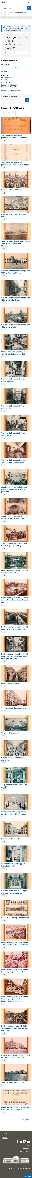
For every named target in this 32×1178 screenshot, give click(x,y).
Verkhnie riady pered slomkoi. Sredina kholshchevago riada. (13, 461)
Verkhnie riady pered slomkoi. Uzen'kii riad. (13, 407)
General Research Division (9, 85)
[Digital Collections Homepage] (3, 2)
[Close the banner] (29, 26)
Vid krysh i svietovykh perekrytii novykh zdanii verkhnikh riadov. (14, 813)
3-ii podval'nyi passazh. (10, 733)
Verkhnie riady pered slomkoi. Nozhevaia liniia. (13, 380)
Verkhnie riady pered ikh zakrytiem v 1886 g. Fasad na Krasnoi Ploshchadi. (15, 243)
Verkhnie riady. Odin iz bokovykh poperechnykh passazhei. (14, 892)
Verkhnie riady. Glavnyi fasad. (13, 1082)
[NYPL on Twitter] (21, 1142)
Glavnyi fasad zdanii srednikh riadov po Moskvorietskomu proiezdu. (15, 1056)
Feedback (28, 1176)
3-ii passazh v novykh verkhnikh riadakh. (14, 786)
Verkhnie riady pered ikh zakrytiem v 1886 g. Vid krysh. (15, 326)
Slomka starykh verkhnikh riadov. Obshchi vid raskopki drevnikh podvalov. (14, 489)
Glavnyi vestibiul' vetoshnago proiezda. (13, 759)
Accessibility (26, 1146)
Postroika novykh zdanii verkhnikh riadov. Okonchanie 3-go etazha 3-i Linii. (15, 600)
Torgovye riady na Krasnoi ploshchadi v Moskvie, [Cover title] (15, 136)
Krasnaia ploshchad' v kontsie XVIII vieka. (15, 215)
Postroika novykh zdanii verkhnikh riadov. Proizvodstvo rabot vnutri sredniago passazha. (14, 656)
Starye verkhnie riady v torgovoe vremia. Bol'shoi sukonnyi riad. (14, 353)
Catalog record (16, 67)
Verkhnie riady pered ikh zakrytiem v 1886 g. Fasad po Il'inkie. (15, 272)
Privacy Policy (26, 1148)
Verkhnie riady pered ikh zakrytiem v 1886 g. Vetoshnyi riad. (15, 299)
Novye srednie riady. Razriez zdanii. (15, 918)
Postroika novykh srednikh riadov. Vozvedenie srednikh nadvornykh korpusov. (14, 1028)
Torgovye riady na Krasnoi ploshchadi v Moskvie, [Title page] (15, 164)
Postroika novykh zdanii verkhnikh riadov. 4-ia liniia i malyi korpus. (14, 628)
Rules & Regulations (25, 1151)
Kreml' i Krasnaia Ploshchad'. (12, 189)
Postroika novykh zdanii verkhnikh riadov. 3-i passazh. (14, 572)
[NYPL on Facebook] (17, 1142)
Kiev (6, 79)
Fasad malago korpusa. (10, 683)
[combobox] (14, 8)
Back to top (26, 1119)
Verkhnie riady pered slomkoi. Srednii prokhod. (13, 434)
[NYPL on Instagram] (24, 1142)
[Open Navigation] (28, 2)
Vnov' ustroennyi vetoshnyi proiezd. (15, 708)
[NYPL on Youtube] (28, 1142)
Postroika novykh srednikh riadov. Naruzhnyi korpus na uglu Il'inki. (14, 971)
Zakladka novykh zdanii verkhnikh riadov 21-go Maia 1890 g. (14, 545)
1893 (10, 77)
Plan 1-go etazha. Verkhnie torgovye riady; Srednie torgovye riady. (15, 1108)
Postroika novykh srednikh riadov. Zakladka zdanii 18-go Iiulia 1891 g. (15, 944)
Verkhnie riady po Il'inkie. (11, 839)
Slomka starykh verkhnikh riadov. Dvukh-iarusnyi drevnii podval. (14, 518)
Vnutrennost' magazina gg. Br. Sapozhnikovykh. (13, 865)
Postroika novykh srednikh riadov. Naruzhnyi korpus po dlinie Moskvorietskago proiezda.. (14, 999)
